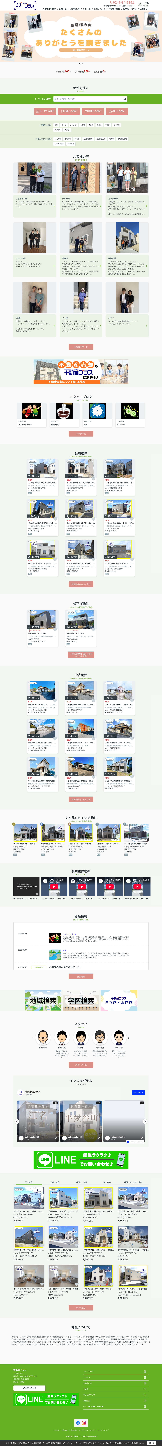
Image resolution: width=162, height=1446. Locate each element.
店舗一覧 (63, 9)
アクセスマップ (89, 1395)
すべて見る (81, 1308)
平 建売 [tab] (28, 1182)
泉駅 (56, 125)
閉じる (151, 1443)
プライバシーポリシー (88, 1430)
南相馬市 (68, 139)
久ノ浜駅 (58, 130)
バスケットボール (69, 934)
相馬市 (111, 139)
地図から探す (94, 111)
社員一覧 (86, 9)
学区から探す (118, 111)
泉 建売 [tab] (107, 1182)
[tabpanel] (81, 36)
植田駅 (90, 125)
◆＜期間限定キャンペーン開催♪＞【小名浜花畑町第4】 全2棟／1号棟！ (26, 899)
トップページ (88, 1372)
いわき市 (58, 139)
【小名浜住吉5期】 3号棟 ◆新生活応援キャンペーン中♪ (137, 899)
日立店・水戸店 (130, 9)
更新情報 (81, 977)
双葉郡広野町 (87, 139)
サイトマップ (104, 1430)
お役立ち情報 (114, 9)
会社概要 (86, 1401)
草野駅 (107, 125)
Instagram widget (136, 1142)
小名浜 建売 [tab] (81, 1182)
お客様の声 (75, 9)
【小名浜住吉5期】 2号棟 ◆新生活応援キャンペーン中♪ (110, 899)
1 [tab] (79, 63)
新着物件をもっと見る (81, 584)
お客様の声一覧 (81, 347)
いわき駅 (73, 125)
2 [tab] (82, 63)
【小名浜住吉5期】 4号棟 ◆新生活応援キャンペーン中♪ (54, 899)
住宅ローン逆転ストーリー (93, 1406)
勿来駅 (67, 130)
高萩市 (77, 139)
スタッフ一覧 (81, 1065)
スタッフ (86, 1377)
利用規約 (74, 1430)
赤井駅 (99, 125)
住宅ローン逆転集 (61, 1430)
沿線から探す (70, 111)
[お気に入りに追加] (55, 478)
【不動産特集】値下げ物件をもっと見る (81, 655)
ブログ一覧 (81, 434)
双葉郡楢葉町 (100, 139)
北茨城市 (71, 144)
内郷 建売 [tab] (55, 1182)
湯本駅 (64, 125)
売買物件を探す (49, 9)
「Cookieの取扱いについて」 (120, 1443)
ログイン (140, 5)
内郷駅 (82, 125)
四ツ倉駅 (117, 125)
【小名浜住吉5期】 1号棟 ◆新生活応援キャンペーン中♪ (82, 899)
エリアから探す (46, 111)
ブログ (85, 1389)
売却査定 (143, 9)
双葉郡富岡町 (59, 144)
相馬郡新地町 (122, 139)
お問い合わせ (99, 9)
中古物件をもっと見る (81, 799)
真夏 (64, 950)
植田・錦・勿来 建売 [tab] (133, 1182)
